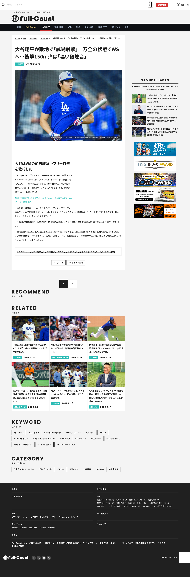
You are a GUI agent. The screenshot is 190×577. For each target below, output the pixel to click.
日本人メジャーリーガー (24, 469)
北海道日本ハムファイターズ (159, 503)
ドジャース (33, 38)
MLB (78, 27)
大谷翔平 (46, 27)
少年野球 (51, 527)
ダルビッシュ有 (45, 469)
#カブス (103, 432)
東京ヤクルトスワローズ (105, 503)
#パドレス (90, 432)
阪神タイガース (121, 500)
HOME (17, 38)
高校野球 (15, 527)
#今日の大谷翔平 (75, 263)
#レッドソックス (113, 438)
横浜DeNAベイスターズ (137, 500)
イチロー (60, 469)
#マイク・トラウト (21, 438)
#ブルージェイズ (44, 444)
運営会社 (49, 543)
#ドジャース (58, 263)
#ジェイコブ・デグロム (23, 444)
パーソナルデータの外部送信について (138, 543)
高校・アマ (102, 27)
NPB (70, 27)
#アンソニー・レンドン (65, 444)
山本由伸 (100, 469)
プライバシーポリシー (108, 543)
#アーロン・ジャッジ (52, 432)
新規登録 (162, 4)
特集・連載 (58, 27)
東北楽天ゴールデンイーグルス (125, 506)
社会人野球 (33, 527)
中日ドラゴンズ (121, 503)
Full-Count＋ (31, 27)
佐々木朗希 (113, 469)
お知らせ (161, 543)
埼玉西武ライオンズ (164, 506)
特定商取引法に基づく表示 (67, 543)
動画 (127, 27)
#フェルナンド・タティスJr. (44, 438)
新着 (19, 27)
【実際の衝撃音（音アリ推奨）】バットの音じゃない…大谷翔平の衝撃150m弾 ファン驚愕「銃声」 (43, 200)
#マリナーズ (65, 438)
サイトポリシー (89, 543)
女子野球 (43, 527)
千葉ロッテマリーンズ (104, 506)
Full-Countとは (18, 543)
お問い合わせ (35, 543)
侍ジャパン (89, 27)
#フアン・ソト (80, 438)
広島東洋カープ (153, 500)
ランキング (115, 27)
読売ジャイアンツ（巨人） (105, 500)
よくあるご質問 (18, 545)
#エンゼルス (34, 432)
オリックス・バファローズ (146, 506)
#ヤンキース (96, 438)
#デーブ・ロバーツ (73, 432)
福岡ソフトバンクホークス (137, 503)
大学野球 (23, 527)
